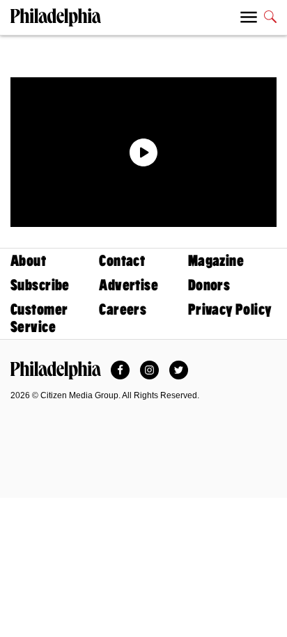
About (28, 260)
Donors (209, 285)
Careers (122, 309)
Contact (122, 260)
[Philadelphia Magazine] (55, 370)
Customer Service (39, 318)
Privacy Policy (230, 309)
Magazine (216, 260)
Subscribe (40, 285)
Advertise (128, 285)
